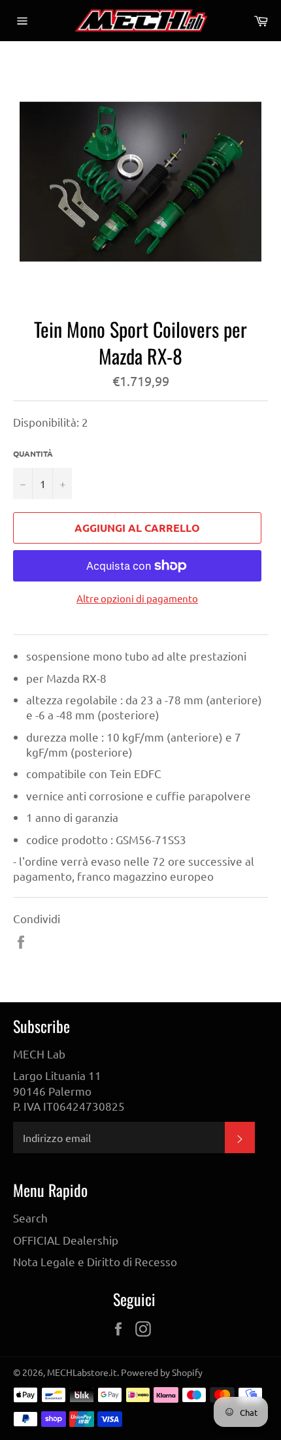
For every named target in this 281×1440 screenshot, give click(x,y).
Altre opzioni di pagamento (137, 598)
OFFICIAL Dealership (65, 1240)
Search (30, 1217)
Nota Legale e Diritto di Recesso (95, 1261)
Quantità (33, 453)
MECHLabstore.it (82, 1372)
